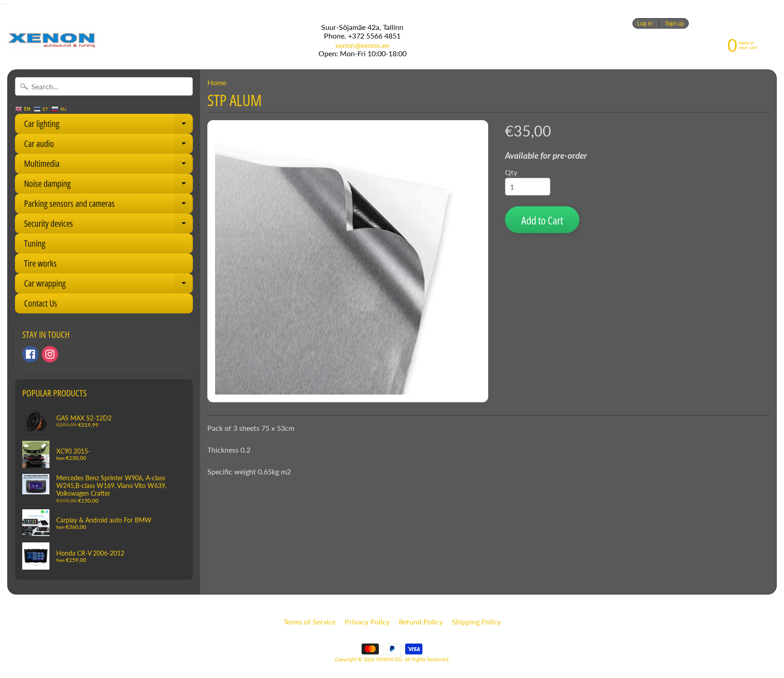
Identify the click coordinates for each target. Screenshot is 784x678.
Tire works (40, 263)
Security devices (108, 225)
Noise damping (108, 185)
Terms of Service (310, 621)
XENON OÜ (389, 659)
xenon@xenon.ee (362, 45)
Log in (644, 23)
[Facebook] (30, 354)
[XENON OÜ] (52, 40)
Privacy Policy (367, 621)
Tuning (34, 243)
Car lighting (108, 125)
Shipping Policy (476, 621)
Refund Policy (421, 621)
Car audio (108, 145)
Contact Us (40, 303)
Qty (511, 172)
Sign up (674, 23)
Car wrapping (108, 285)
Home (216, 82)
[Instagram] (50, 354)
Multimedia (108, 165)
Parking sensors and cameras (108, 205)
